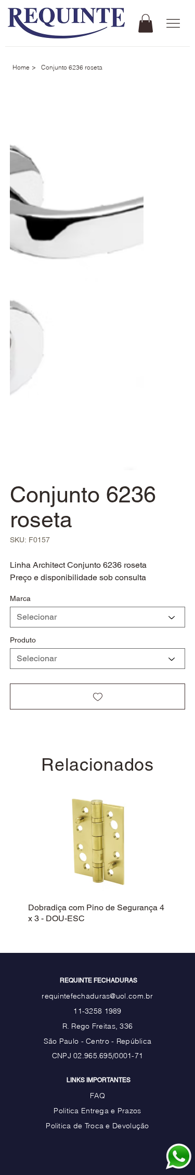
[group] (97, 852)
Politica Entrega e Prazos (97, 1099)
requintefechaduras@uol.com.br (97, 985)
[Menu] (173, 23)
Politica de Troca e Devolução (97, 1114)
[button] (145, 23)
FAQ (97, 1084)
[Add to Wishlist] (98, 696)
